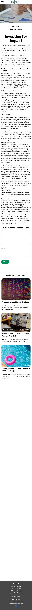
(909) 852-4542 (17, 596)
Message (3, 248)
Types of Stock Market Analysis (15, 302)
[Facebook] (16, 606)
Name (2, 230)
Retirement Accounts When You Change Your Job (15, 335)
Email (2, 239)
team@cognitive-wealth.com (16, 603)
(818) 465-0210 (17, 586)
